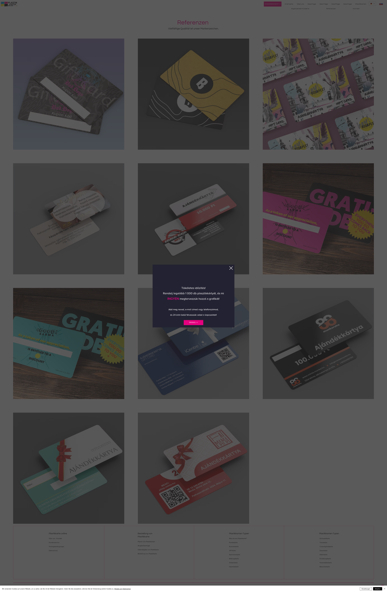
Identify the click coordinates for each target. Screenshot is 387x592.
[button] (231, 268)
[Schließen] (384, 588)
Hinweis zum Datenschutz (122, 589)
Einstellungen (366, 589)
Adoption (377, 589)
